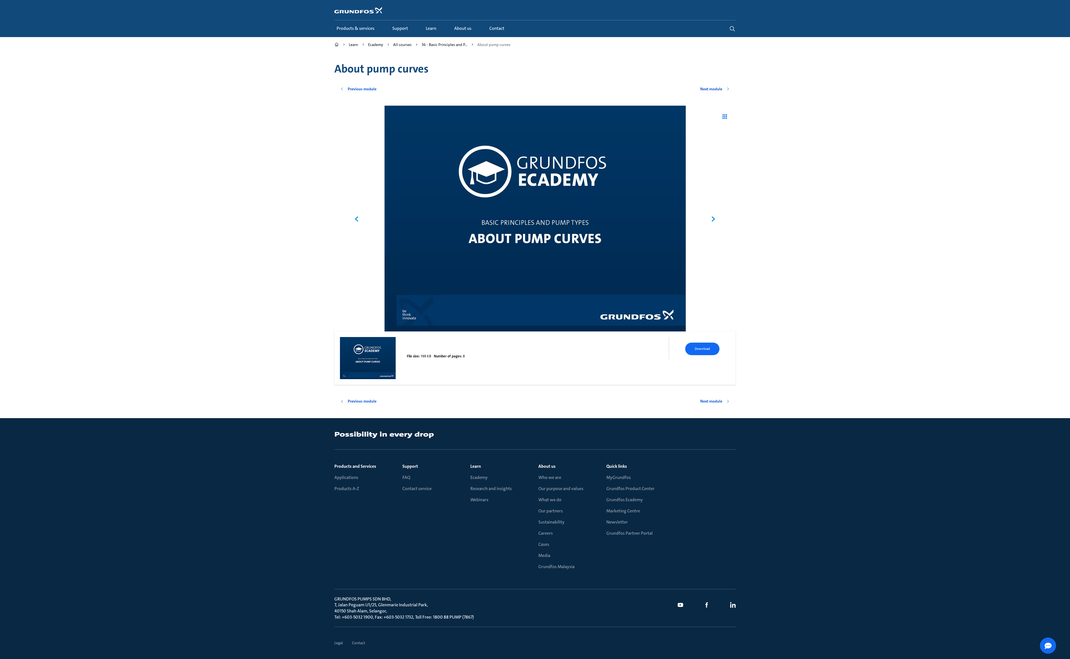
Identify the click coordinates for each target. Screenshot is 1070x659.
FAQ (406, 477)
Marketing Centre (623, 511)
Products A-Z (346, 488)
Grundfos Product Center (630, 488)
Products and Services (355, 466)
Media (544, 555)
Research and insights (491, 488)
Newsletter (617, 522)
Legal (338, 642)
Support (410, 466)
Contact (358, 642)
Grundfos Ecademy (624, 500)
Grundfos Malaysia (556, 567)
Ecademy (479, 477)
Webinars (479, 500)
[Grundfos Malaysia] (336, 45)
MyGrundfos (618, 477)
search (732, 29)
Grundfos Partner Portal (629, 533)
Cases (543, 544)
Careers (545, 533)
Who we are (549, 477)
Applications (346, 477)
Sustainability (551, 522)
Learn (475, 466)
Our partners (550, 511)
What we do (549, 500)
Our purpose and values (560, 488)
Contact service (417, 488)
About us (547, 466)
